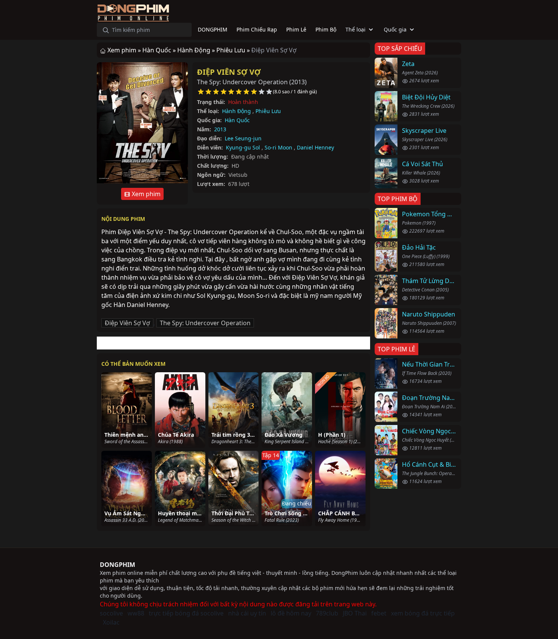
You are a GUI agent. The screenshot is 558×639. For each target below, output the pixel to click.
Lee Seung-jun (243, 138)
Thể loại (355, 29)
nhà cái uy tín (247, 613)
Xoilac (111, 622)
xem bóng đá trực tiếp (423, 613)
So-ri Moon (278, 147)
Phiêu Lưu (268, 111)
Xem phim (145, 194)
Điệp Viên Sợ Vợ (229, 72)
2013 (220, 129)
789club (327, 613)
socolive (111, 613)
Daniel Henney (315, 147)
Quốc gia (395, 29)
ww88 (136, 613)
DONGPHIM (117, 564)
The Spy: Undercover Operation (205, 323)
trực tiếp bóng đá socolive (186, 613)
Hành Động (236, 111)
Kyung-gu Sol (243, 147)
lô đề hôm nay (291, 613)
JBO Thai (355, 613)
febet (378, 613)
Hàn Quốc (237, 120)
